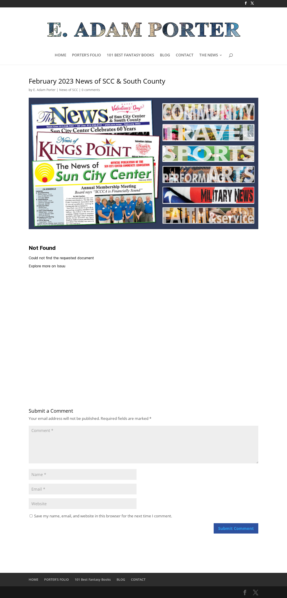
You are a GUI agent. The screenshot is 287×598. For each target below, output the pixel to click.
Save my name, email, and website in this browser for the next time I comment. (103, 515)
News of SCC (68, 90)
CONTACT (185, 55)
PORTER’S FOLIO (86, 55)
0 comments (91, 90)
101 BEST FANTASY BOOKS (130, 55)
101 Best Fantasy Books (93, 579)
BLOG (165, 55)
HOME (60, 55)
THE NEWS (208, 55)
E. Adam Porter (44, 90)
